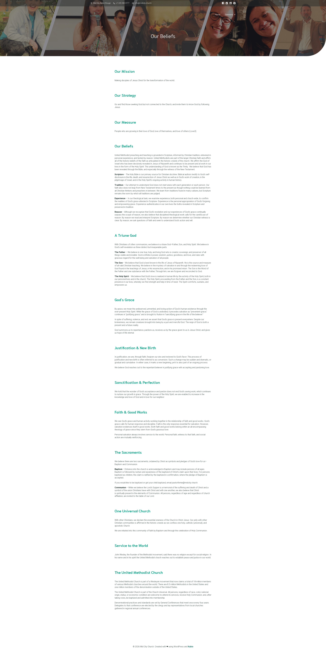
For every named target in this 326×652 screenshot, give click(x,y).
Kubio (190, 646)
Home (217, 14)
